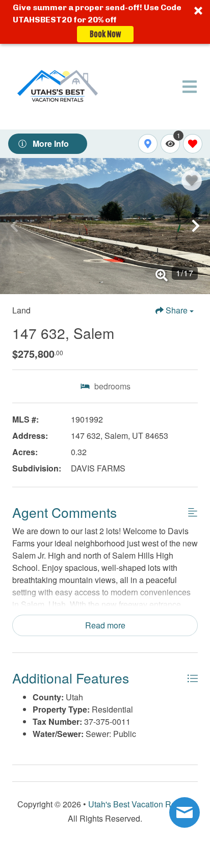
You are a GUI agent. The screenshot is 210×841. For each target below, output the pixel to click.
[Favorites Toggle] (192, 144)
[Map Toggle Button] (148, 144)
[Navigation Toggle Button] (189, 86)
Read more (105, 625)
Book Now (105, 34)
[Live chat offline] (184, 812)
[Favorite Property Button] (191, 180)
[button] (105, 22)
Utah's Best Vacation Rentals (140, 804)
